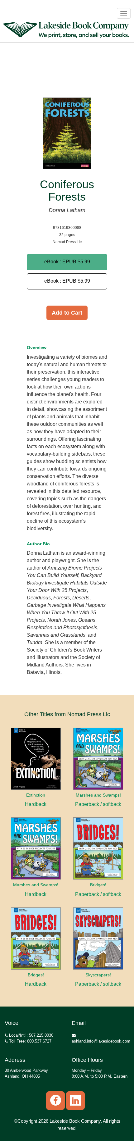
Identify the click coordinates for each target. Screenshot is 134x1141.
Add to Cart (67, 313)
